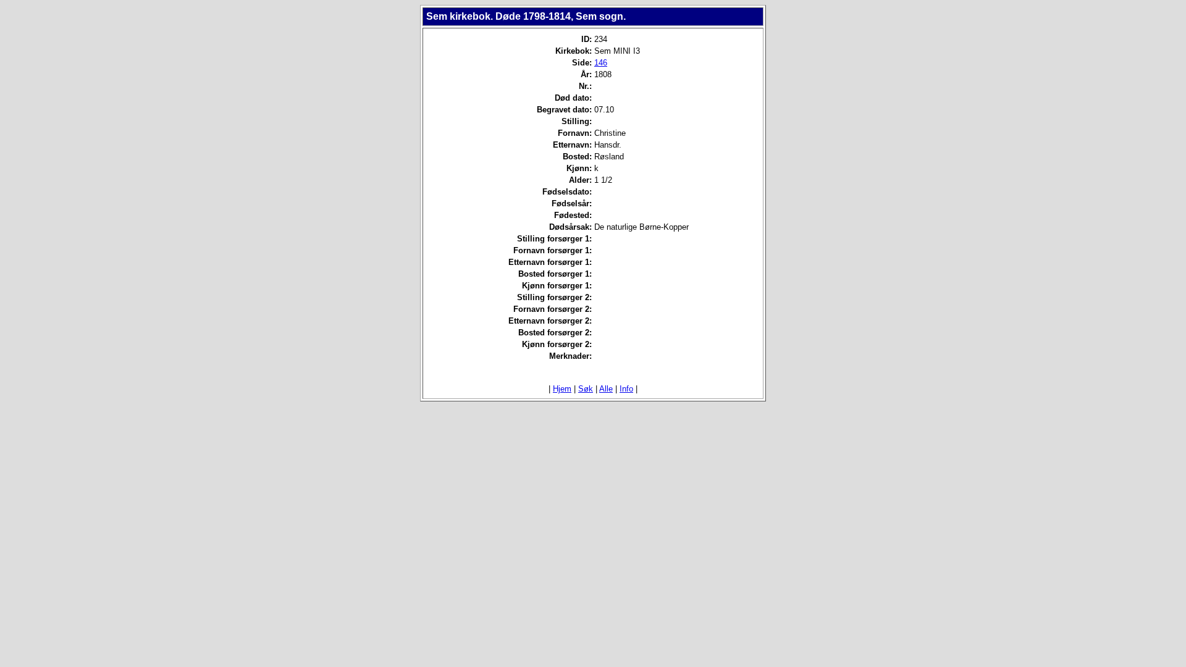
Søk (585, 388)
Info (626, 388)
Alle (606, 388)
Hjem (562, 388)
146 (600, 62)
